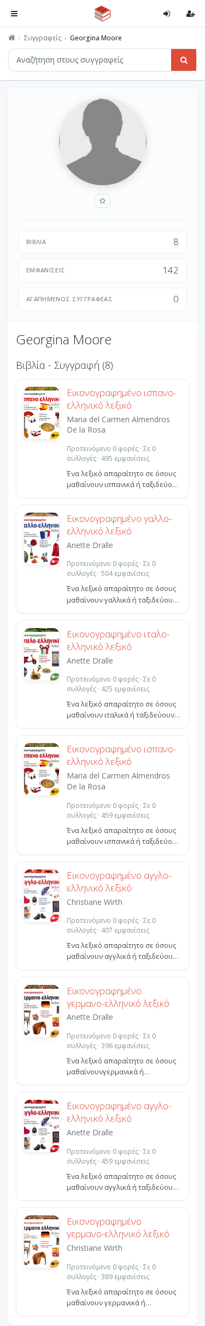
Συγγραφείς (42, 38)
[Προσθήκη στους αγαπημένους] (102, 201)
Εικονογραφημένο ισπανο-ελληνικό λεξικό (121, 399)
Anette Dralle (90, 545)
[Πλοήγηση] (14, 14)
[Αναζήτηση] (183, 60)
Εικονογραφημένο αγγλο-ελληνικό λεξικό (119, 881)
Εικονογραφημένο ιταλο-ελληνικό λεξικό (118, 640)
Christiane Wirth (94, 902)
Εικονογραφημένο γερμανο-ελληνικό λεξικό (118, 997)
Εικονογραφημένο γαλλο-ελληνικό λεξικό (119, 525)
